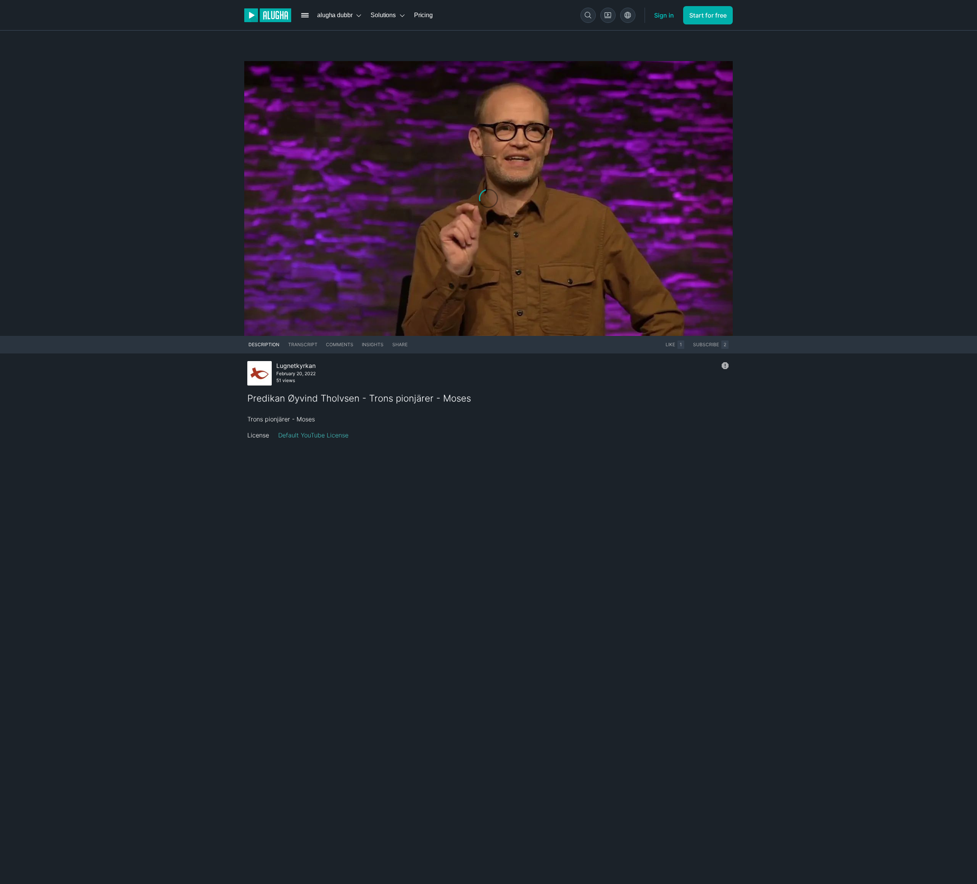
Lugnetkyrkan (296, 365)
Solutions (383, 15)
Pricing (423, 15)
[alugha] (267, 15)
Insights (373, 344)
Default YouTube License (313, 435)
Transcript (303, 344)
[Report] (725, 365)
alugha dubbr (334, 15)
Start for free (708, 15)
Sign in (664, 15)
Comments (339, 344)
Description (263, 344)
